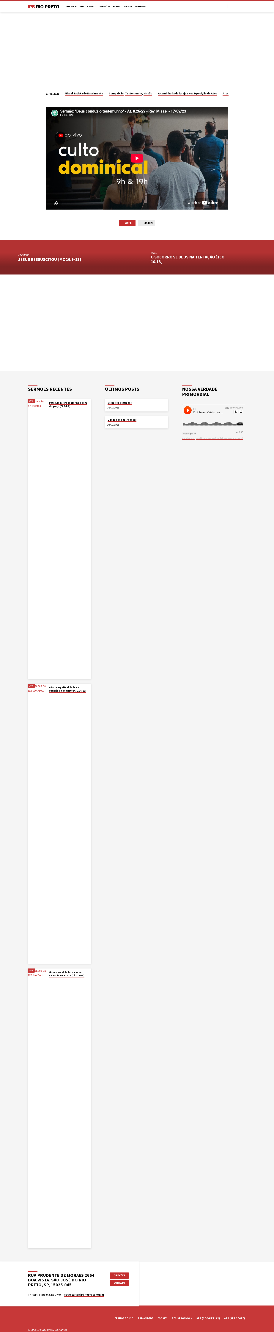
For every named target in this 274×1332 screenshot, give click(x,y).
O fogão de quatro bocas (122, 419)
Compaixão (116, 93)
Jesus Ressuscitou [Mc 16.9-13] (49, 259)
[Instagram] (240, 6)
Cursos (127, 6)
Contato (140, 6)
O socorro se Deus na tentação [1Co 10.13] (187, 259)
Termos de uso (123, 1318)
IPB (43, 6)
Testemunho (133, 93)
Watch (128, 223)
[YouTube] (235, 6)
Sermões (104, 6)
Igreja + (71, 6)
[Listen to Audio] (53, 411)
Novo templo (88, 6)
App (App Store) (234, 1318)
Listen (148, 223)
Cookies (163, 1318)
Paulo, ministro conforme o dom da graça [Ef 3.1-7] (68, 404)
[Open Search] (224, 6)
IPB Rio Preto (188, 438)
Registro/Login (182, 1318)
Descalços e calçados (120, 402)
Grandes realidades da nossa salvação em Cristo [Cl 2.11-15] (66, 974)
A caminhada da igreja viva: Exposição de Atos (187, 93)
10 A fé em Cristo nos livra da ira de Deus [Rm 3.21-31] (219, 438)
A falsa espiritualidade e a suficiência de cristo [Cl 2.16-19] (67, 689)
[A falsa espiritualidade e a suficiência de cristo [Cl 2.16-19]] (37, 824)
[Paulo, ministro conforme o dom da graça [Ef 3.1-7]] (37, 539)
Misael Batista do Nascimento (84, 93)
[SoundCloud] (244, 6)
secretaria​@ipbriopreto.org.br (84, 1294)
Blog (116, 6)
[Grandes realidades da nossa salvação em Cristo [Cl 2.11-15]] (37, 1108)
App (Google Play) (208, 1318)
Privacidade (145, 1318)
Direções (119, 1275)
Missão (148, 93)
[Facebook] (231, 6)
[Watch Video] (50, 411)
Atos (226, 93)
